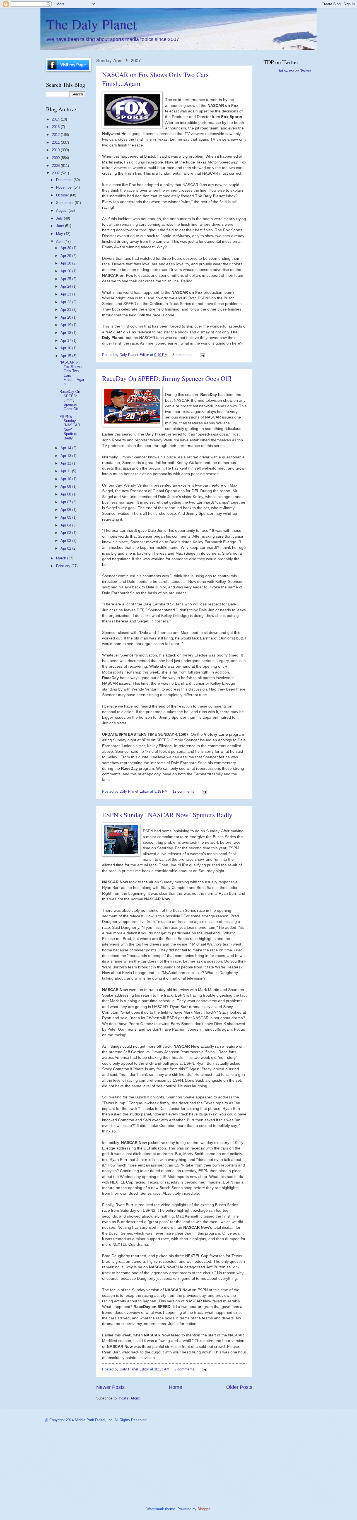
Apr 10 (66, 479)
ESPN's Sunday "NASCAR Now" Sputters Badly (167, 814)
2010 (56, 150)
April (60, 241)
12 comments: (184, 791)
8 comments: (183, 355)
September (65, 203)
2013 (56, 127)
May (60, 234)
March (61, 558)
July (60, 218)
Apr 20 (66, 317)
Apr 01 (66, 548)
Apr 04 (66, 525)
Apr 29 (66, 256)
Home (175, 1387)
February (63, 566)
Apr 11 (66, 471)
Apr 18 (66, 333)
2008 (56, 165)
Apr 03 (66, 533)
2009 (56, 158)
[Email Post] (202, 355)
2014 (56, 119)
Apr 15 (66, 356)
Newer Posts (110, 1387)
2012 (56, 135)
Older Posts (239, 1387)
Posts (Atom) (129, 1398)
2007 (56, 173)
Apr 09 (66, 486)
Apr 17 (66, 340)
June (60, 226)
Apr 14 (66, 448)
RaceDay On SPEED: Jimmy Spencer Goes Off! (166, 378)
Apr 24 (66, 286)
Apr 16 (66, 348)
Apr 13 (66, 456)
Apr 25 (66, 279)
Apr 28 (66, 263)
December (65, 180)
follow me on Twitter (295, 71)
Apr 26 (66, 271)
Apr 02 (66, 540)
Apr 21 (66, 309)
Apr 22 (66, 302)
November (65, 187)
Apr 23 (66, 294)
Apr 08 (66, 494)
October (63, 195)
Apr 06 (66, 510)
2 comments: (185, 1369)
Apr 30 (66, 248)
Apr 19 (66, 325)
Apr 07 (66, 502)
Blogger (203, 1509)
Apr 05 (66, 517)
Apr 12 (66, 463)
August (62, 210)
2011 (56, 142)
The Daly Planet (91, 24)
